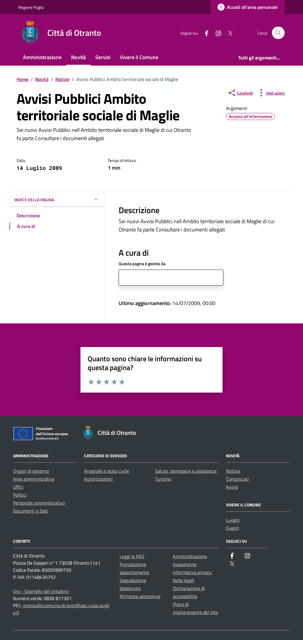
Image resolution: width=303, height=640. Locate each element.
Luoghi (233, 520)
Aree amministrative (33, 478)
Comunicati (237, 478)
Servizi (102, 57)
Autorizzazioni (98, 478)
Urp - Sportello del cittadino (41, 591)
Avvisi (232, 486)
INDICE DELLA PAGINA (34, 200)
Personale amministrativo (39, 502)
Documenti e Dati (30, 510)
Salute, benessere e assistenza (186, 470)
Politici (20, 494)
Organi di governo (31, 470)
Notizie (233, 470)
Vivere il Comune (139, 57)
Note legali (183, 580)
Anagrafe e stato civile (106, 470)
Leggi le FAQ (132, 556)
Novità (78, 57)
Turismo (163, 478)
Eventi (232, 528)
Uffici (18, 486)
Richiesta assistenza (140, 596)
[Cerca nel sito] (278, 33)
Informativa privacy (192, 572)
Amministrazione (42, 57)
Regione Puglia (31, 7)
